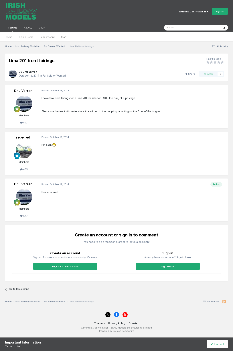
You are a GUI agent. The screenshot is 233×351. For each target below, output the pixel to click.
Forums (12, 27)
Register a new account (65, 266)
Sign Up (220, 11)
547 (25, 122)
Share (191, 73)
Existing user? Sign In (193, 11)
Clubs (9, 36)
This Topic (209, 27)
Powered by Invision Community (116, 331)
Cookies (134, 323)
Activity (28, 27)
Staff (63, 36)
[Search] (224, 28)
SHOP (42, 27)
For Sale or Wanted (54, 75)
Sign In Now (167, 266)
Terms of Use (12, 346)
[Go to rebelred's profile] (24, 150)
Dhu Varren (30, 71)
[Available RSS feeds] (224, 301)
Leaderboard (47, 36)
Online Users (26, 36)
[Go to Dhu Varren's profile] (13, 74)
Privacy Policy (116, 323)
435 (25, 169)
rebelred (23, 137)
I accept (218, 344)
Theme (98, 323)
